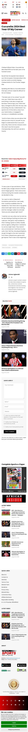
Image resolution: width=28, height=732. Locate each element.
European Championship (15, 245)
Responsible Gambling (8, 600)
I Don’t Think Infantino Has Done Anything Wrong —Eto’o (12, 346)
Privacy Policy (5, 589)
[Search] (23, 13)
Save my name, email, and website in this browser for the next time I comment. (13, 417)
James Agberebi (14, 274)
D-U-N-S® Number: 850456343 (10, 602)
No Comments (10, 34)
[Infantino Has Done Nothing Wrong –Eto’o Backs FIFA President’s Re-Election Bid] (14, 312)
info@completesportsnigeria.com (13, 658)
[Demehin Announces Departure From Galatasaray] (6, 544)
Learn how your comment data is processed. (14, 438)
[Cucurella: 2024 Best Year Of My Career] (14, 56)
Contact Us (5, 577)
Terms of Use (5, 582)
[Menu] (4, 13)
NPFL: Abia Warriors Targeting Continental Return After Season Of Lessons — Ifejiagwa (18, 513)
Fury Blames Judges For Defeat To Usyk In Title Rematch (20, 265)
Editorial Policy (5, 592)
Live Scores (6, 20)
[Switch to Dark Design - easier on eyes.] (25, 13)
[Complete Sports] (15, 13)
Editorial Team (5, 584)
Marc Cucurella (6, 247)
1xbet (22, 169)
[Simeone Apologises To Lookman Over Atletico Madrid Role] (14, 359)
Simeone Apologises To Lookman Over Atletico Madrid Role (12, 369)
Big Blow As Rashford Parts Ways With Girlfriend (8, 265)
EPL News (4, 23)
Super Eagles (16, 20)
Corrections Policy (6, 594)
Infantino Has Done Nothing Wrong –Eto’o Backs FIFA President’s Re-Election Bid (13, 322)
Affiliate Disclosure (7, 597)
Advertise (4, 579)
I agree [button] (14, 722)
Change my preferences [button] (14, 729)
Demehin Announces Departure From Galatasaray (17, 543)
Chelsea (4, 245)
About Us (4, 574)
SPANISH (14, 247)
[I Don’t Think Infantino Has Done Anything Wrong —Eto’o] (14, 337)
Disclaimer (4, 587)
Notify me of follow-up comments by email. (11, 422)
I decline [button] (14, 726)
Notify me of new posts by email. (14, 427)
